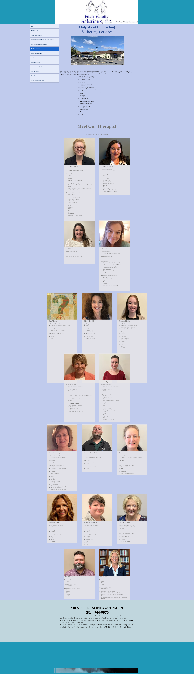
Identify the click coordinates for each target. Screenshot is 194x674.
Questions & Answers (35, 62)
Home (32, 26)
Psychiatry (33, 57)
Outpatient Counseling (35, 48)
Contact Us (33, 75)
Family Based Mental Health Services (39, 44)
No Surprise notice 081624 (36, 53)
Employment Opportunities (36, 66)
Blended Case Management (36, 35)
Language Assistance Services (37, 80)
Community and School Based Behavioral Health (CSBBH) (43, 39)
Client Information (35, 71)
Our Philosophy (34, 30)
